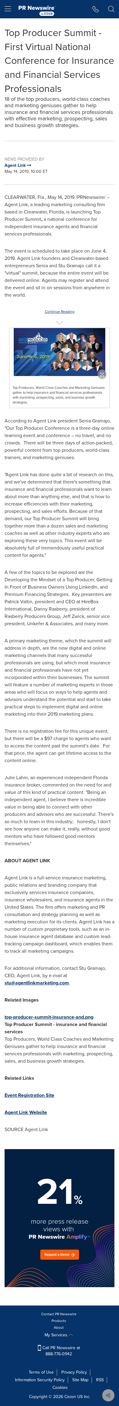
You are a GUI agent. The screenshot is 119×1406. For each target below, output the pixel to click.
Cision (70, 1396)
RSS (100, 1380)
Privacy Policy (74, 1372)
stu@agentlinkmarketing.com (37, 982)
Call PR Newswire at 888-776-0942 (60, 1351)
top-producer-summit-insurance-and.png (49, 1017)
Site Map (80, 1380)
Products (59, 1321)
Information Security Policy (40, 1380)
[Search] (111, 9)
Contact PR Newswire (59, 1314)
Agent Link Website (26, 1112)
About (59, 1327)
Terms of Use (41, 1372)
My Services (57, 1335)
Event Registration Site (29, 1095)
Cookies (60, 1387)
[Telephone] (95, 9)
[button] (59, 352)
